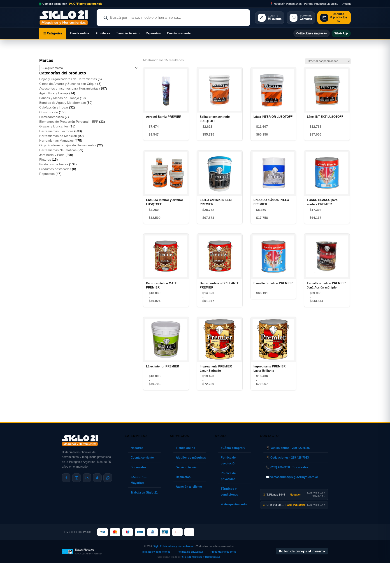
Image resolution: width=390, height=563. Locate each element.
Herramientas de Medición (58, 136)
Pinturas (45, 159)
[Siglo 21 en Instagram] (76, 477)
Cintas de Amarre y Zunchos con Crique (67, 83)
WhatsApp (341, 33)
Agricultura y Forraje (53, 93)
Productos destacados (55, 169)
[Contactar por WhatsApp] (107, 477)
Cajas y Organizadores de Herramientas (68, 79)
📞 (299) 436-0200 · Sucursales (287, 467)
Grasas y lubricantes (54, 126)
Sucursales (138, 467)
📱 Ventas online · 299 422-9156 (288, 448)
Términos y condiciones (229, 491)
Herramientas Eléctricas (56, 131)
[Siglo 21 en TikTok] (97, 477)
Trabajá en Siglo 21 (144, 492)
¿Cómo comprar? (233, 448)
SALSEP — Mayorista (138, 480)
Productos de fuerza (53, 164)
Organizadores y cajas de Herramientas (67, 145)
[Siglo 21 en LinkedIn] (87, 477)
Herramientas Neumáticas (58, 150)
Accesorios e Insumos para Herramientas (68, 88)
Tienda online (79, 33)
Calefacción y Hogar (53, 107)
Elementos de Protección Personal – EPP (68, 121)
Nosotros (137, 448)
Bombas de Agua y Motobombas (62, 102)
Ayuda (346, 3)
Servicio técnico (127, 33)
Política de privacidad (228, 476)
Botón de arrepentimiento (302, 551)
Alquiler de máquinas (191, 457)
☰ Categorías (52, 33)
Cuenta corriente (178, 33)
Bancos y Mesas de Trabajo (59, 98)
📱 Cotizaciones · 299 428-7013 (287, 457)
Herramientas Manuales (56, 140)
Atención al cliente (189, 486)
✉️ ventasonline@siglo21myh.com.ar (292, 477)
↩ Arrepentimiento (234, 504)
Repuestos (153, 33)
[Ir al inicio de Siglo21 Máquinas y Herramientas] (65, 18)
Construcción (48, 112)
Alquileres (102, 33)
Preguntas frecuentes (223, 551)
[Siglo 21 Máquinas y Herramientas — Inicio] (80, 440)
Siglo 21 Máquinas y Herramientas (173, 546)
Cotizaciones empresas (311, 33)
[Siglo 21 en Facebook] (66, 477)
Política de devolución (228, 460)
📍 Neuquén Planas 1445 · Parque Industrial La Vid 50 (304, 3)
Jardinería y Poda (52, 155)
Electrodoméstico (51, 117)
